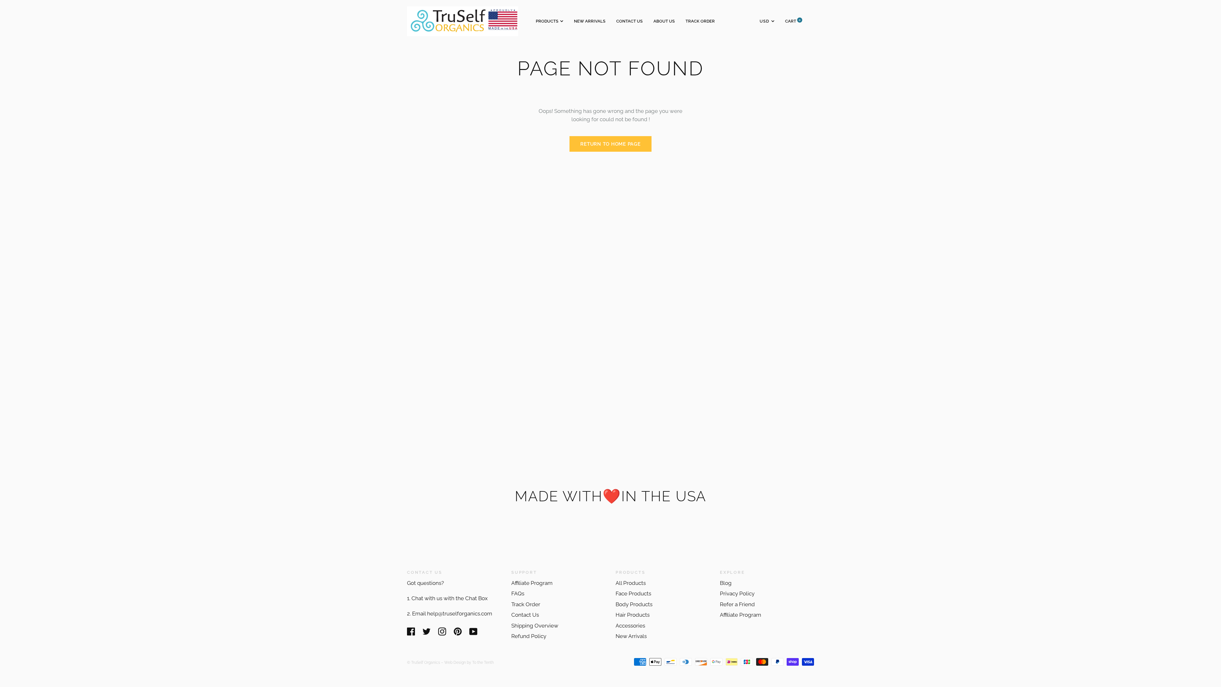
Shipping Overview (534, 625)
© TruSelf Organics (423, 662)
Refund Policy (528, 636)
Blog (726, 583)
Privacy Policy (737, 593)
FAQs (517, 593)
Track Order (700, 21)
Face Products (633, 593)
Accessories (630, 625)
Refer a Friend (737, 604)
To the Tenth (483, 662)
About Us (664, 21)
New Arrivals (589, 21)
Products (547, 21)
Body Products (634, 604)
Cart (793, 21)
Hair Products (633, 615)
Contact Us (629, 21)
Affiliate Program (532, 583)
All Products (631, 583)
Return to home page (610, 144)
